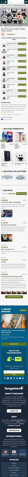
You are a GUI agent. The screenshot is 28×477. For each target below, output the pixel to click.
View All (23, 310)
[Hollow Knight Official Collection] (7, 177)
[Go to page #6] (15, 27)
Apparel (14, 463)
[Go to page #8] (18, 27)
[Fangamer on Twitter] (5, 378)
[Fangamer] (5, 2)
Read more (14, 344)
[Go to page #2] (8, 27)
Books (14, 472)
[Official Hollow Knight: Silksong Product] (3, 34)
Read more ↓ (5, 232)
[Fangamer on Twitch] (23, 378)
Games (14, 465)
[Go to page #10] (22, 27)
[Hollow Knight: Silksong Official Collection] (21, 177)
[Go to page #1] (6, 27)
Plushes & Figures (14, 468)
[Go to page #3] (9, 27)
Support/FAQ (14, 430)
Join (14, 374)
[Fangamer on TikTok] (17, 378)
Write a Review (21, 193)
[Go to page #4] (11, 27)
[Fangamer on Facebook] (11, 378)
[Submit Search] (22, 2)
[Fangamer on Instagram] (14, 378)
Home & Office (14, 470)
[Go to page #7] (17, 27)
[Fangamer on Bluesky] (8, 378)
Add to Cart (22, 43)
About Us (14, 411)
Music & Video (14, 475)
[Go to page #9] (20, 27)
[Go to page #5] (13, 27)
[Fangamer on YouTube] (20, 378)
